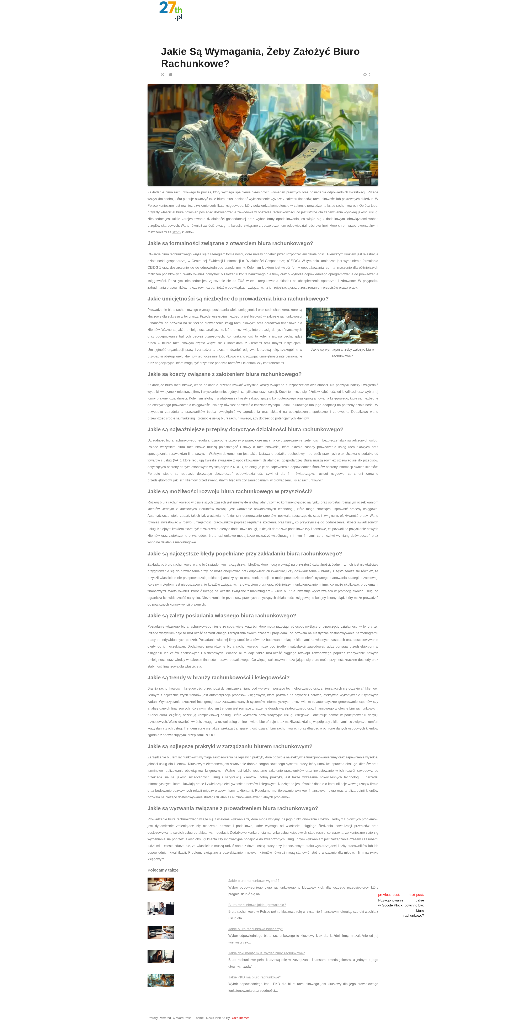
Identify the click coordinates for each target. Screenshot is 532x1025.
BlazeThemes (240, 1018)
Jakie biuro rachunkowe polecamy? (255, 929)
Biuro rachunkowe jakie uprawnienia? (257, 905)
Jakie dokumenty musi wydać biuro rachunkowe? (266, 953)
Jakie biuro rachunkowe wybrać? (253, 881)
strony (176, 232)
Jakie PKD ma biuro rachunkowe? (254, 977)
